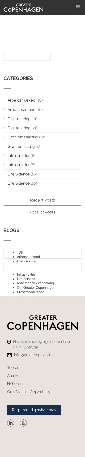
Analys (13, 375)
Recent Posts (42, 200)
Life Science (19, 174)
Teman (13, 367)
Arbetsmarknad (21, 109)
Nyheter (14, 383)
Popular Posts (42, 212)
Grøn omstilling (21, 146)
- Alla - (22, 252)
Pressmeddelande (30, 291)
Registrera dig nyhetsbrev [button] (34, 410)
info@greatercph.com (32, 355)
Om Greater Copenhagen (36, 287)
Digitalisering (19, 118)
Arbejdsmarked (21, 100)
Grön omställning (23, 137)
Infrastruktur (19, 155)
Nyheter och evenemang (35, 283)
